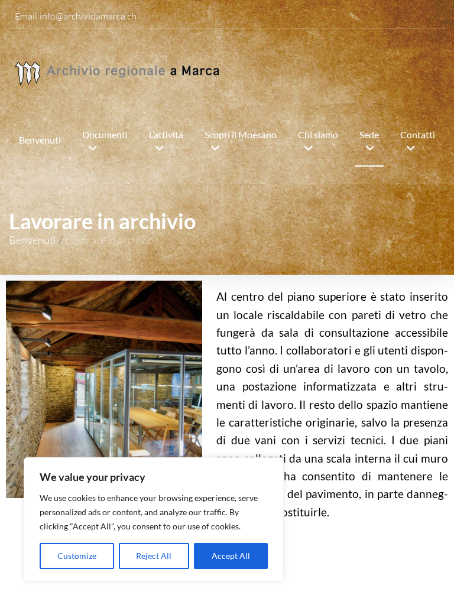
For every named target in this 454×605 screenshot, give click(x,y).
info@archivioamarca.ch (88, 16)
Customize (76, 556)
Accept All (231, 556)
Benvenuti (32, 239)
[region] (154, 519)
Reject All (153, 556)
